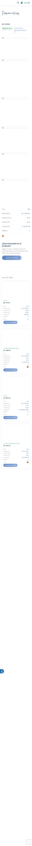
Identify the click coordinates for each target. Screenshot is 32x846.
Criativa (5, 300)
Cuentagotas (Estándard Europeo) (11, 443)
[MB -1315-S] (16, 289)
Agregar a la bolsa (12, 258)
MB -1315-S (6, 303)
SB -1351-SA (6, 445)
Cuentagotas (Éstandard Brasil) (11, 348)
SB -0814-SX (6, 398)
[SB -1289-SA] (16, 337)
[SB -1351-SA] (16, 432)
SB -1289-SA (6, 350)
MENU (26, 3)
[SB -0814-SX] (16, 385)
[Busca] (18, 2)
